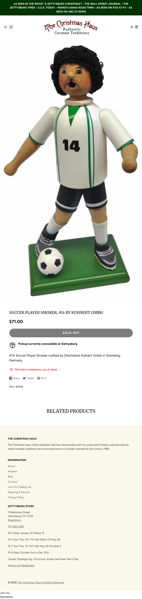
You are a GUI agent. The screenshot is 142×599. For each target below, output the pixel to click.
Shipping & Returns (19, 492)
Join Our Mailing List (19, 487)
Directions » (14, 520)
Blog (10, 476)
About (11, 466)
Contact (12, 481)
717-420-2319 (16, 526)
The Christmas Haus (29, 582)
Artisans (12, 471)
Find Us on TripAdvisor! (21, 565)
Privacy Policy (16, 497)
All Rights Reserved (53, 582)
